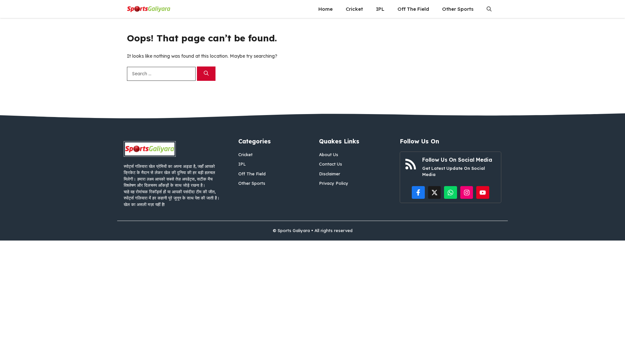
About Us (328, 154)
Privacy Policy (333, 183)
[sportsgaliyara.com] (149, 9)
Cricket (354, 9)
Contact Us (330, 164)
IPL (380, 9)
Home (325, 9)
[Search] (206, 73)
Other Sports (458, 9)
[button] (489, 9)
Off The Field (413, 9)
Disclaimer (329, 173)
